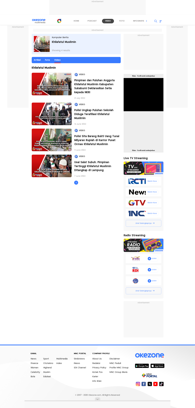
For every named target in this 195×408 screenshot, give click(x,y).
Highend (47, 368)
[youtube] (155, 384)
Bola (33, 377)
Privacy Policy (99, 368)
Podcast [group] (92, 21)
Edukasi (47, 377)
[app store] (157, 365)
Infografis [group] (138, 21)
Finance (34, 363)
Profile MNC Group (119, 368)
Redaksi (96, 363)
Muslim (46, 372)
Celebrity (35, 372)
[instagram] (138, 384)
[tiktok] (161, 384)
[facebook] (144, 384)
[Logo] (59, 21)
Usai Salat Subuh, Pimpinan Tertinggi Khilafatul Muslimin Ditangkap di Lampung (92, 166)
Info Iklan (96, 381)
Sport (46, 359)
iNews (77, 363)
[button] (146, 21)
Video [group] (108, 21)
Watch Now (152, 181)
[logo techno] (40, 21)
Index (59, 363)
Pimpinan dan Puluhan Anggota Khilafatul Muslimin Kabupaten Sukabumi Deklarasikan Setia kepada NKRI (94, 86)
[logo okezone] (149, 355)
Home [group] (76, 21)
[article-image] (52, 84)
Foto (47, 60)
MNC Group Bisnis (118, 372)
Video (57, 60)
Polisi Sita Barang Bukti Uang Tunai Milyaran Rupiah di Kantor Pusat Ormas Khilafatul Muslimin (96, 140)
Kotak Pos (97, 372)
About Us (97, 359)
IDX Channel (80, 368)
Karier (95, 377)
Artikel (37, 60)
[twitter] (150, 384)
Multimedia (62, 359)
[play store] (142, 365)
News (33, 359)
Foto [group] (122, 21)
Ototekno (48, 363)
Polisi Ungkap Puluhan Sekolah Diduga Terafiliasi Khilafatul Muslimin (93, 114)
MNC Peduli (115, 363)
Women (34, 368)
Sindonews (79, 359)
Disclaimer (114, 359)
